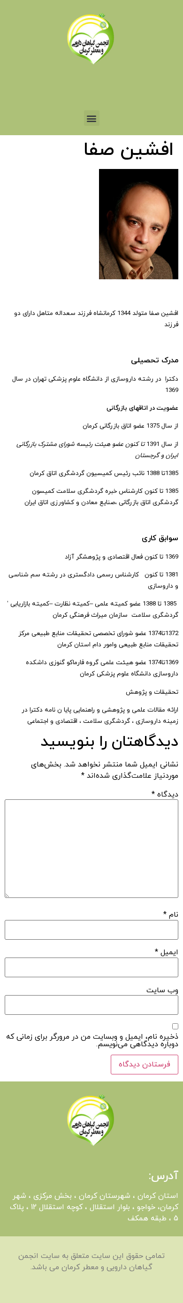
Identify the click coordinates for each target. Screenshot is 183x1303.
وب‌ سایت (162, 990)
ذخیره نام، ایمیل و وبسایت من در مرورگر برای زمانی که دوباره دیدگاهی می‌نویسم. (92, 1040)
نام (170, 915)
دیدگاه (165, 794)
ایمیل (166, 952)
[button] (91, 118)
